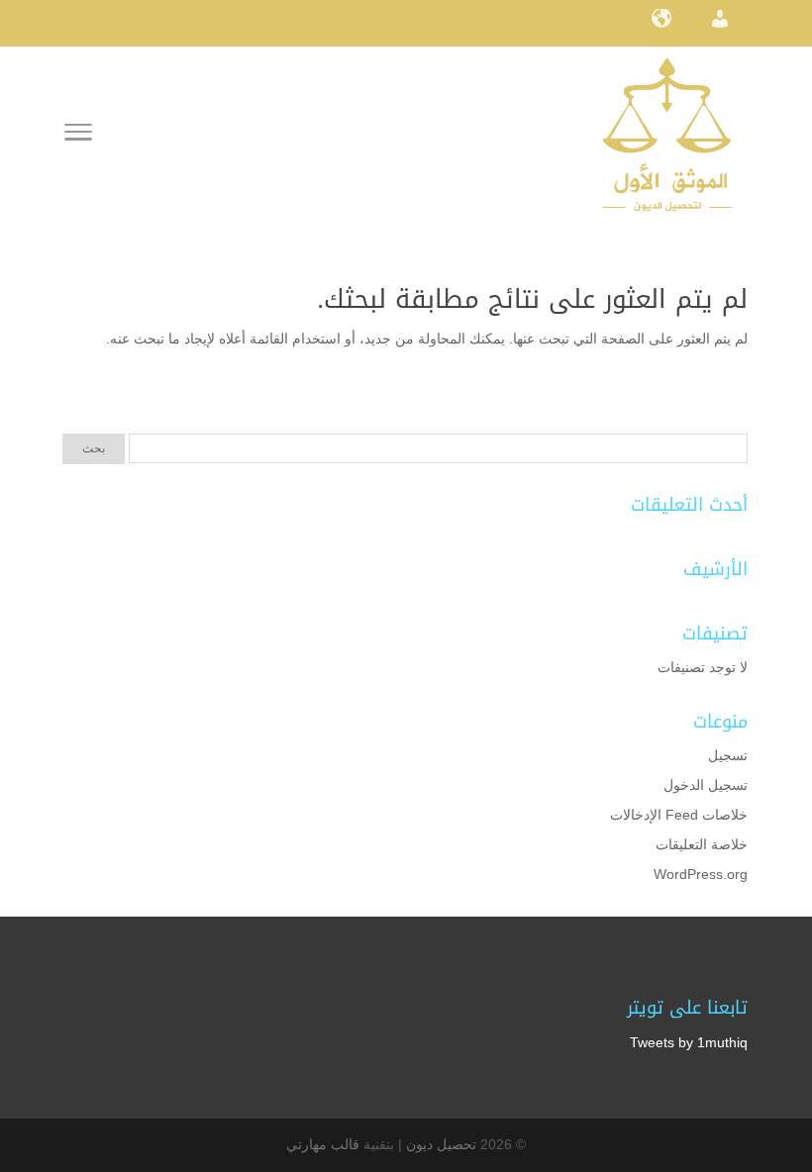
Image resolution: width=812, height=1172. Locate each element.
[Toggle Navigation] (78, 135)
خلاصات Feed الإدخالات (679, 815)
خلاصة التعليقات (702, 844)
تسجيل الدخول (705, 785)
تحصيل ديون (441, 1144)
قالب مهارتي (322, 1144)
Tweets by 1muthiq (689, 1042)
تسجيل (728, 755)
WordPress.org (701, 874)
